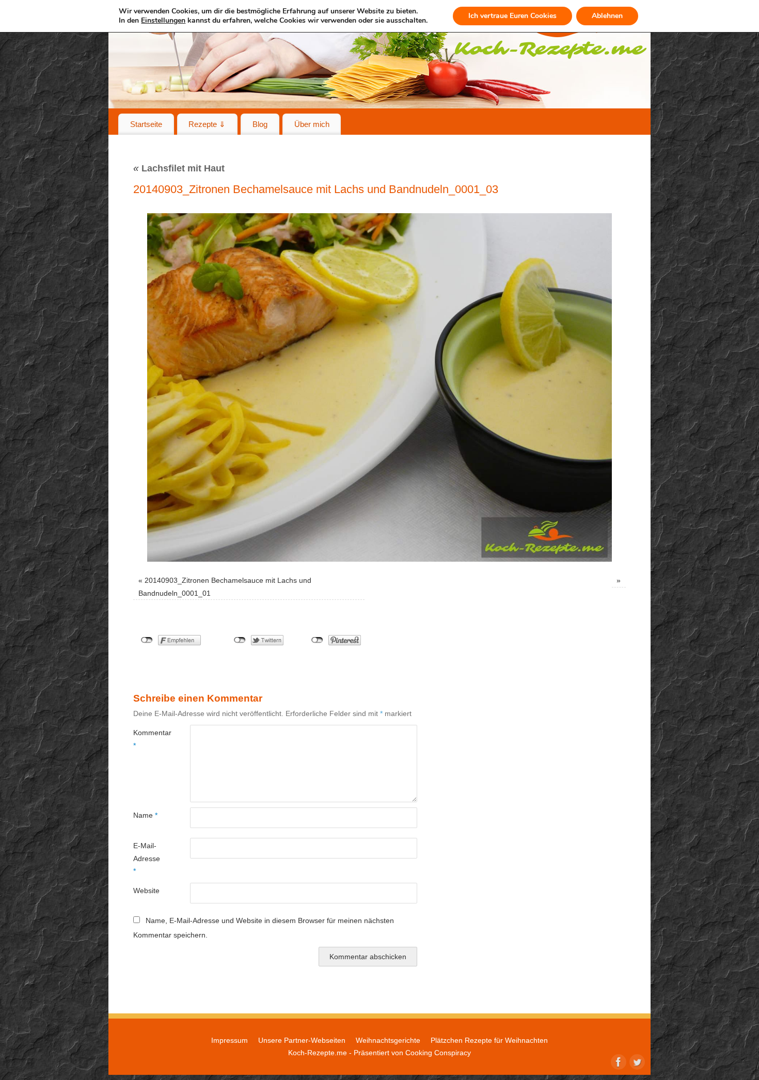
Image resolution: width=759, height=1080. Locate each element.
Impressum (229, 1040)
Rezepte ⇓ (207, 124)
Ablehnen (607, 16)
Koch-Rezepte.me (317, 1053)
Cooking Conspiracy (438, 1053)
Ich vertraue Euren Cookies (512, 16)
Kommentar (147, 738)
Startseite (146, 124)
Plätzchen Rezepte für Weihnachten (489, 1040)
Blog (259, 124)
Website (146, 890)
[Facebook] (617, 1061)
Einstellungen (163, 20)
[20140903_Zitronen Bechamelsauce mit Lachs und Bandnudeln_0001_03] (379, 387)
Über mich (311, 124)
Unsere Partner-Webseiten (301, 1040)
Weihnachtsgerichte (388, 1040)
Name (145, 815)
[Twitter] (636, 1061)
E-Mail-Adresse (146, 858)
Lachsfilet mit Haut (179, 168)
